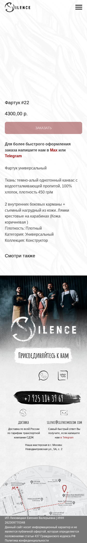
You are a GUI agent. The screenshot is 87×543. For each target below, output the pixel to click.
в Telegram (66, 437)
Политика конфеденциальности (27, 540)
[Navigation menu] (78, 7)
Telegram (13, 156)
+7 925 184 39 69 (43, 398)
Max (54, 150)
